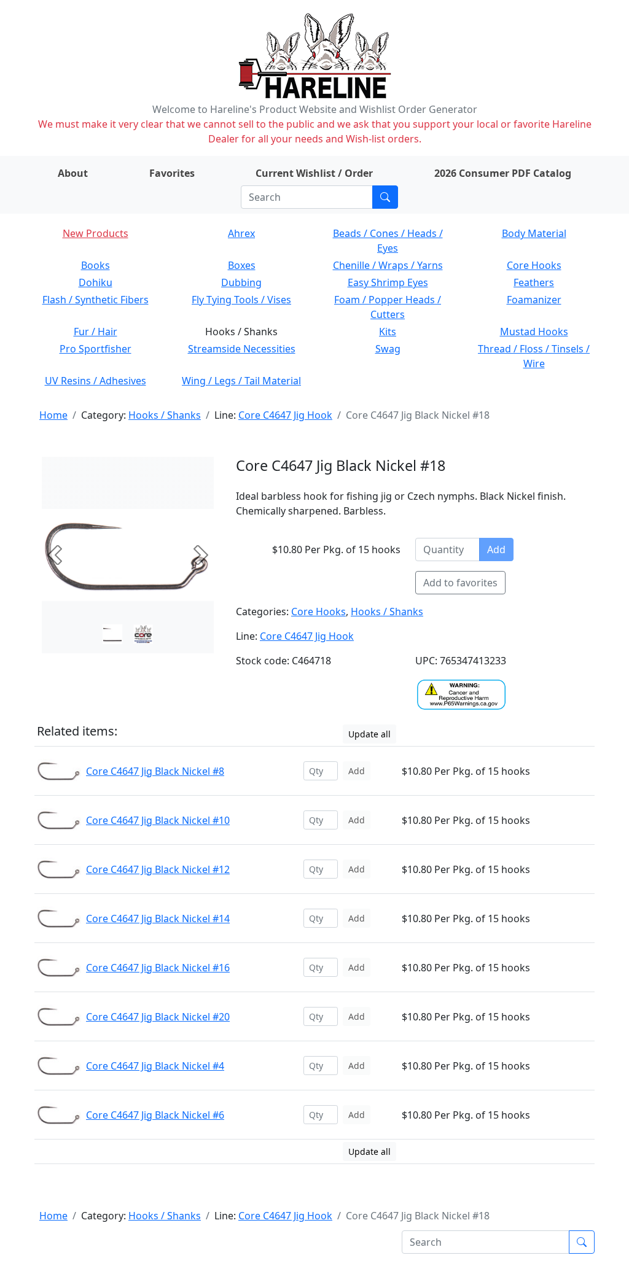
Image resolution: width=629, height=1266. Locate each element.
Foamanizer (534, 299)
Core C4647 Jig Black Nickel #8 (155, 771)
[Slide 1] (143, 634)
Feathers (534, 282)
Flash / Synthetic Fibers (95, 299)
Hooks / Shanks (164, 415)
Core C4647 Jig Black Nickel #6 (155, 1115)
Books (95, 265)
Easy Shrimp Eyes (388, 282)
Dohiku (95, 282)
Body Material (534, 233)
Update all (369, 734)
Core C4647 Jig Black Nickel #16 (158, 967)
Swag (387, 348)
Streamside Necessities (241, 348)
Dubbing (241, 282)
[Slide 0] (112, 634)
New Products (95, 233)
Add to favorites (460, 582)
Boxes (242, 265)
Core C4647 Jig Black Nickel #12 (158, 869)
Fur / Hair (95, 331)
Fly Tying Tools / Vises (241, 299)
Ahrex (241, 233)
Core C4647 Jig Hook (285, 415)
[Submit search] (385, 197)
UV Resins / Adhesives (95, 380)
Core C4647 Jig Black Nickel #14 (158, 918)
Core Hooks (534, 265)
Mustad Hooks (534, 331)
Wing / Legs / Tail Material (241, 380)
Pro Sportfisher (95, 348)
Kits (387, 331)
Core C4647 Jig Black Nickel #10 (158, 820)
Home (53, 415)
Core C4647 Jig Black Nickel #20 (158, 1016)
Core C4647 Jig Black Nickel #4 (155, 1066)
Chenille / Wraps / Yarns (388, 265)
